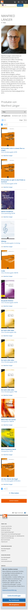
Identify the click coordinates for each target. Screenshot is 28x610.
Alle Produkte (14, 500)
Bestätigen (20, 5)
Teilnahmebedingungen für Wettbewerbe (12, 536)
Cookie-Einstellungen (14, 596)
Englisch (3, 550)
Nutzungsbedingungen (7, 532)
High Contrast (18, 513)
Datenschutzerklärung (9, 590)
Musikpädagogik (5, 548)
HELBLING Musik (5, 530)
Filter (4, 112)
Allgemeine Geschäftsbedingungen (11, 534)
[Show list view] (5, 120)
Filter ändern (15, 493)
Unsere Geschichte (6, 526)
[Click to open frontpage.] (2, 2)
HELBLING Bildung (6, 528)
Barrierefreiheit (5, 540)
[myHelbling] (19, 2)
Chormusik (4, 559)
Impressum (4, 541)
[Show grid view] (3, 120)
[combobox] (8, 5)
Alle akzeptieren (14, 605)
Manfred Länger (8, 155)
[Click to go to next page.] (7, 124)
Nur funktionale (14, 600)
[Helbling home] (4, 516)
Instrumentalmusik (6, 561)
